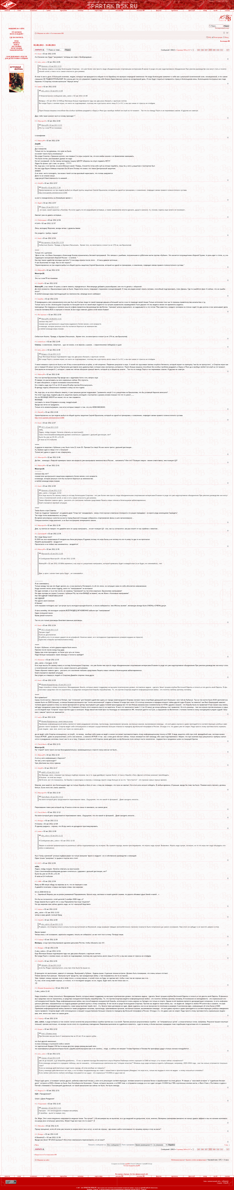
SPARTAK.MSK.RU (90, 1188)
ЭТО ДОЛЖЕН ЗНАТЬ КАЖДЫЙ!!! (16, 33)
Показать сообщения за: (97, 1145)
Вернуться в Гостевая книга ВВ (46, 1155)
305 (198, 50)
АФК (39, 881)
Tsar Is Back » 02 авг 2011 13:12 (52, 797)
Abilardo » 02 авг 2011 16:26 (51, 965)
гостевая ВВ (141, 10)
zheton (40, 909)
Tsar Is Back (42, 744)
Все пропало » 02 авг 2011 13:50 (52, 242)
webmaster (225, 1181)
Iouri (39, 54)
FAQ (209, 37)
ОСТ (39, 863)
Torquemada (42, 1104)
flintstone (41, 660)
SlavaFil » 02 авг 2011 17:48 (51, 187)
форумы (158, 10)
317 (228, 50)
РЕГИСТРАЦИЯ (16, 48)
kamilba (40, 299)
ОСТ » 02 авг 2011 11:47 (49, 630)
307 (206, 50)
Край (40, 203)
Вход (227, 37)
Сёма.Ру (226, 1183)
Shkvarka (41, 1126)
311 (221, 50)
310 (218, 50)
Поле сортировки (128, 1145)
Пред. (37, 1145)
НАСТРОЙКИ (16, 46)
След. (226, 1145)
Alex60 (40, 920)
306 (202, 50)
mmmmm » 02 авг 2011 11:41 (51, 1108)
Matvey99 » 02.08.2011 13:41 (51, 319)
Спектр (40, 939)
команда (80, 10)
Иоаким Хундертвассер (46, 988)
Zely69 (40, 183)
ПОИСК (16, 45)
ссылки (227, 10)
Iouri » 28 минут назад (49, 1033)
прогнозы (174, 10)
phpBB (127, 1164)
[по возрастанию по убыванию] (164, 1145)
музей (215, 10)
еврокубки (63, 10)
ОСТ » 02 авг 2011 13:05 (49, 427)
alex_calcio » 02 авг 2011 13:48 (52, 91)
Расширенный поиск (222, 28)
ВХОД (16, 41)
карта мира (98, 10)
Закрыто (36, 49)
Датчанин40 (42, 534)
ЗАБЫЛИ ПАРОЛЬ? (16, 50)
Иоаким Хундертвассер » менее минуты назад (57, 721)
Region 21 (41, 1090)
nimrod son (41, 342)
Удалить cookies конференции (196, 1160)
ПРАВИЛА (16, 43)
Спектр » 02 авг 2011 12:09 (50, 1058)
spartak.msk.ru (145, 1188)
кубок (49, 10)
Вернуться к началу (228, 59)
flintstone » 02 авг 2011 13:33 (51, 66)
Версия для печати (227, 32)
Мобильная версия (224, 32)
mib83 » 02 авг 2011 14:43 (50, 772)
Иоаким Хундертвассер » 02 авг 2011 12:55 (56, 684)
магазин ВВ (119, 10)
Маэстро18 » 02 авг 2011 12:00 (52, 553)
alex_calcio (42, 62)
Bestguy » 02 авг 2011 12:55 (51, 354)
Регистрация (218, 37)
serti (39, 717)
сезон (19, 10)
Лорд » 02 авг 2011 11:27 (50, 207)
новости (7, 10)
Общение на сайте (43, 33)
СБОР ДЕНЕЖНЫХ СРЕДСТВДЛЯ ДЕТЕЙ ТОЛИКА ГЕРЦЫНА (16, 57)
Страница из (183, 50)
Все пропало (42, 315)
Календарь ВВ (225, 41)
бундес (40, 1029)
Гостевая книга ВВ (57, 33)
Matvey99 (41, 141)
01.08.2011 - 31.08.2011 (45, 45)
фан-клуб (192, 10)
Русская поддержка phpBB (132, 1165)
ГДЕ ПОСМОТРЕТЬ (16, 37)
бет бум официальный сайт (139, 1174)
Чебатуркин (42, 220)
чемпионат (33, 10)
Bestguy (41, 821)
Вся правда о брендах (122, 1174)
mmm (40, 87)
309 (214, 50)
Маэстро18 (42, 121)
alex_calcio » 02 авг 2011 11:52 (52, 835)
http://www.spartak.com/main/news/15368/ (53, 193)
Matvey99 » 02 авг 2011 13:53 (51, 125)
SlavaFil (41, 412)
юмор (205, 10)
